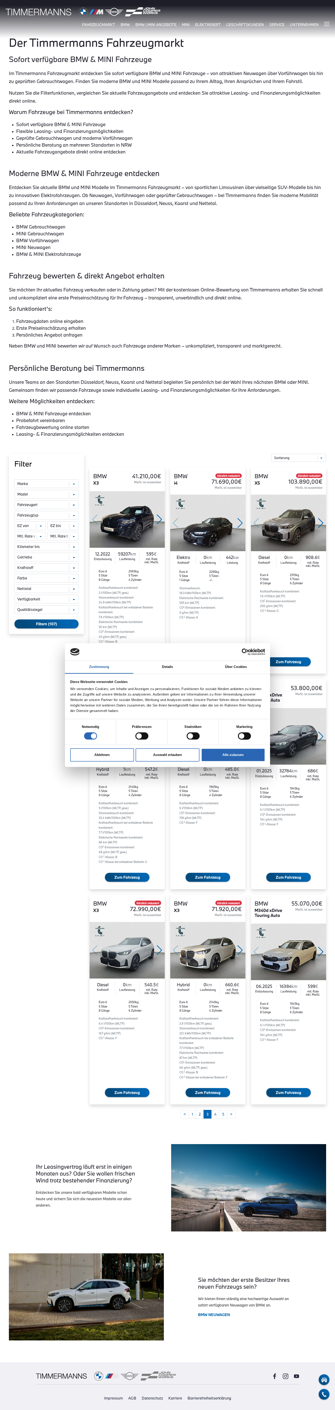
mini (186, 24)
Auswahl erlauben (167, 755)
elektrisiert (208, 24)
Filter (23, 463)
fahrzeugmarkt (98, 24)
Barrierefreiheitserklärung (209, 1398)
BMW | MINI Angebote (155, 24)
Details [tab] (167, 667)
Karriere (175, 1398)
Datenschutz (152, 1398)
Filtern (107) (46, 623)
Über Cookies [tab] (236, 667)
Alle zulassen (233, 755)
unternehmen (304, 24)
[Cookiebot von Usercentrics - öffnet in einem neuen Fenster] (245, 651)
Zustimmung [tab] (99, 667)
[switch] (141, 736)
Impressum (113, 1398)
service (276, 24)
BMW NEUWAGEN (214, 1314)
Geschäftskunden (245, 24)
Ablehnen (102, 755)
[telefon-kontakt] (324, 1394)
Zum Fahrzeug (288, 661)
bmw (125, 24)
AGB (132, 1398)
